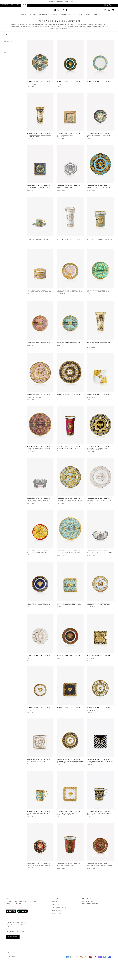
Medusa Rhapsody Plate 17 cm (38, 552)
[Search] (109, 10)
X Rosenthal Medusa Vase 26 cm (69, 448)
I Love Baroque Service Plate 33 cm (70, 396)
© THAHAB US (12, 956)
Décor (32, 14)
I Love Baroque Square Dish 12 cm (69, 709)
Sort (111, 33)
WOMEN (5, 5)
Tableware (42, 14)
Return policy (57, 910)
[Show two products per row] (3, 34)
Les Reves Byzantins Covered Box (39, 291)
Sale (95, 14)
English (7, 9)
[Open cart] (113, 10)
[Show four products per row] (6, 34)
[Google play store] (22, 911)
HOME (24, 5)
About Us (55, 904)
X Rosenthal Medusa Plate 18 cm (39, 604)
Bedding (54, 14)
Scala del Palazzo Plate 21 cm (98, 291)
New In (23, 14)
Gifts (88, 14)
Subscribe (12, 936)
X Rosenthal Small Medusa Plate (39, 865)
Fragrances (66, 14)
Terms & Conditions (59, 907)
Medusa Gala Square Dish (36, 761)
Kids (17, 5)
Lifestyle (78, 14)
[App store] (11, 911)
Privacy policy (56, 913)
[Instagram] (6, 907)
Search (54, 901)
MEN (11, 5)
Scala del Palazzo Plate (96, 83)
